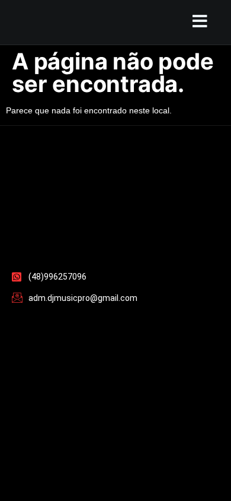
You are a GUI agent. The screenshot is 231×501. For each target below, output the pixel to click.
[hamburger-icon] (197, 22)
